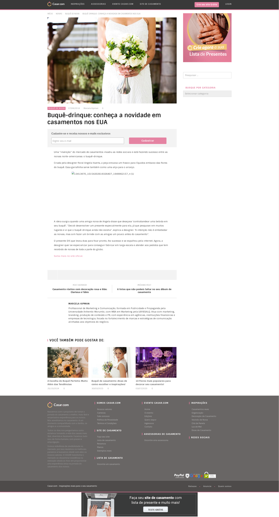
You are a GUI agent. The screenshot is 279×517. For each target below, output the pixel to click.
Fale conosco (103, 416)
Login (228, 4)
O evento (149, 413)
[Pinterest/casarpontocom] (191, 443)
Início (50, 14)
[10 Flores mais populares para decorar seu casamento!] (156, 362)
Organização (197, 413)
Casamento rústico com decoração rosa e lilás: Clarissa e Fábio (79, 289)
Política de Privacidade (107, 420)
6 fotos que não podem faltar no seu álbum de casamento (144, 289)
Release (192, 486)
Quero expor (150, 420)
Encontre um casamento (108, 464)
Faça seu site (103, 436)
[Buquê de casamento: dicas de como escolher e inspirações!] (112, 362)
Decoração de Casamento (204, 416)
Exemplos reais (104, 451)
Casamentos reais (200, 409)
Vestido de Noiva (200, 420)
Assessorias (98, 4)
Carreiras (101, 413)
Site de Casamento (150, 4)
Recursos (101, 443)
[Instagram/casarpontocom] (190, 443)
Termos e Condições (107, 423)
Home (147, 409)
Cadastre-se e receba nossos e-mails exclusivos (80, 133)
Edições (148, 416)
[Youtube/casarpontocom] (193, 443)
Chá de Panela (198, 423)
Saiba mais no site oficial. (69, 256)
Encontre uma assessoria (156, 440)
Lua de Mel (197, 426)
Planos (100, 447)
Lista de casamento (106, 440)
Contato (148, 426)
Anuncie (207, 486)
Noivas (59, 14)
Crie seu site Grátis (206, 4)
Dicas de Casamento (201, 430)
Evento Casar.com (122, 4)
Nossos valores (104, 409)
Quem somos (225, 486)
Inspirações (78, 4)
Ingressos (149, 423)
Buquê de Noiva (72, 14)
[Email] (75, 327)
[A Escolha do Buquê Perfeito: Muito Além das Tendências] (67, 362)
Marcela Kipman (91, 108)
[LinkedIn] (69, 327)
